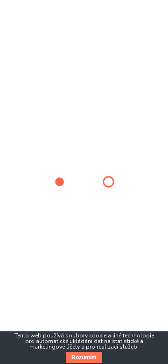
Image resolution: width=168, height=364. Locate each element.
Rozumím (84, 357)
